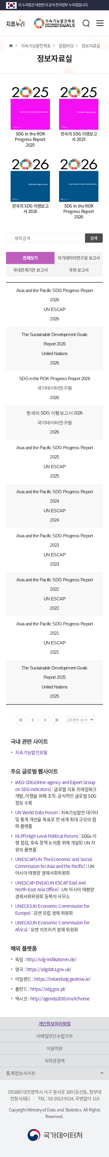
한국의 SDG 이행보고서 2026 (54, 412)
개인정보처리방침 (54, 1023)
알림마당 (66, 46)
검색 (93, 238)
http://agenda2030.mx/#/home (59, 998)
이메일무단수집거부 (54, 1036)
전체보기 (30, 258)
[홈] (11, 45)
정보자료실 (90, 46)
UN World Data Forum (36, 812)
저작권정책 (55, 1060)
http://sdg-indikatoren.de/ (51, 959)
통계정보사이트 (21, 1073)
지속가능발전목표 (36, 46)
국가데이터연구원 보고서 (79, 258)
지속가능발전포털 (31, 752)
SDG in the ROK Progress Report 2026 (54, 378)
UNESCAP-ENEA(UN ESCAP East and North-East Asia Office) (50, 886)
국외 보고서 (78, 270)
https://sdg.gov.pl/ (48, 989)
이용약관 (54, 1048)
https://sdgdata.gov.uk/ (48, 969)
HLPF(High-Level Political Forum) (46, 836)
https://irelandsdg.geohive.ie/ (62, 979)
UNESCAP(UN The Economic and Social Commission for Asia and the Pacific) (53, 862)
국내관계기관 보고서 (30, 270)
